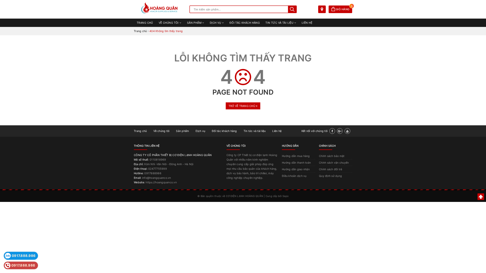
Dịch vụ (216, 22)
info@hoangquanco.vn (156, 177)
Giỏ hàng (343, 9)
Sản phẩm (194, 22)
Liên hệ (307, 22)
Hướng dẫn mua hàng (296, 156)
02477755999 (157, 168)
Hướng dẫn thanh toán (296, 162)
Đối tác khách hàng (245, 22)
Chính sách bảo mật (332, 156)
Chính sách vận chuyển (334, 162)
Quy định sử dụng (330, 175)
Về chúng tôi (169, 22)
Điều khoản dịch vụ (294, 175)
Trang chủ (145, 22)
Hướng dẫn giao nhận (296, 169)
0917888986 (152, 173)
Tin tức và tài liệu (279, 22)
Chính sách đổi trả (330, 169)
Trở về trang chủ (242, 105)
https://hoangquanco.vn (161, 182)
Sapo (285, 196)
